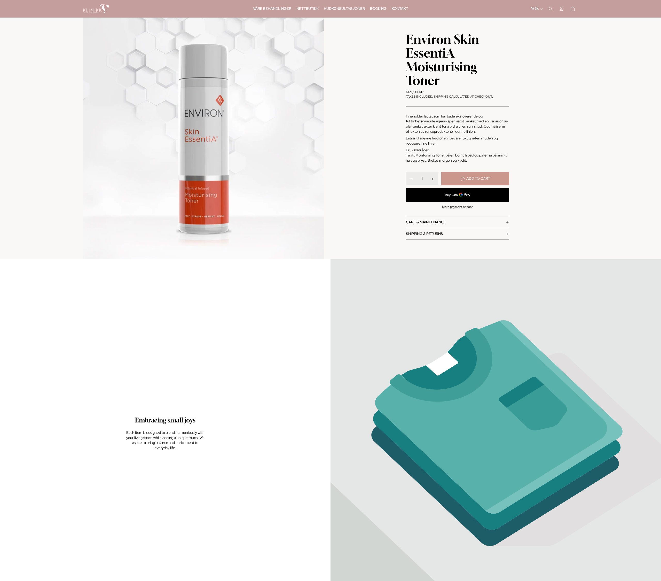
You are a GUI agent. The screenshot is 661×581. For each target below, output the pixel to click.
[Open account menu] (561, 8)
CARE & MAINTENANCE (426, 222)
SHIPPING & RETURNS (424, 233)
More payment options (457, 207)
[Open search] (550, 8)
